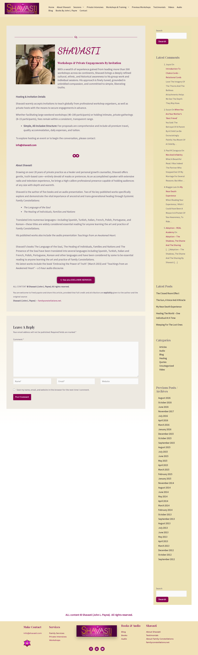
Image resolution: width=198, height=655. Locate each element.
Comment (18, 339)
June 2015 (163, 456)
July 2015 (163, 451)
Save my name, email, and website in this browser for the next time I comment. (53, 389)
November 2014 (166, 483)
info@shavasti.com (26, 145)
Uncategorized (166, 365)
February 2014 (165, 509)
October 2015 (165, 438)
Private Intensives (58, 637)
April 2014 (163, 501)
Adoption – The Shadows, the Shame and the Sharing (175, 240)
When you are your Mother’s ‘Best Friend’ (174, 114)
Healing (163, 358)
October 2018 (165, 402)
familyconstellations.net (49, 300)
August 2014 (164, 487)
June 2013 (163, 532)
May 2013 (162, 536)
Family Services (56, 633)
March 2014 (163, 505)
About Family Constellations (159, 639)
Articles (163, 347)
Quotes (162, 362)
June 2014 (163, 492)
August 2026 (164, 397)
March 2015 (163, 469)
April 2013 (163, 541)
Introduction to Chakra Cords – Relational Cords (173, 73)
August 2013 (164, 523)
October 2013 (165, 514)
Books (124, 635)
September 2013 (166, 518)
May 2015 (162, 460)
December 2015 (166, 433)
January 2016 (164, 429)
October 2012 (165, 554)
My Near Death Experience (174, 191)
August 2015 (164, 447)
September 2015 (166, 442)
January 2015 (164, 478)
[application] (82, 7)
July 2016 (163, 415)
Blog (161, 354)
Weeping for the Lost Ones (169, 324)
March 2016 (163, 424)
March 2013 (163, 545)
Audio (162, 350)
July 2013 (163, 527)
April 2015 (163, 465)
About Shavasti (153, 632)
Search (159, 30)
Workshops (54, 640)
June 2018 (163, 406)
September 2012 (166, 559)
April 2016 (163, 420)
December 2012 (166, 550)
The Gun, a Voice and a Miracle (170, 300)
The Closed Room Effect (167, 293)
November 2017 (166, 411)
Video (162, 369)
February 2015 (165, 474)
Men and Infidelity (174, 154)
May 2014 (162, 496)
